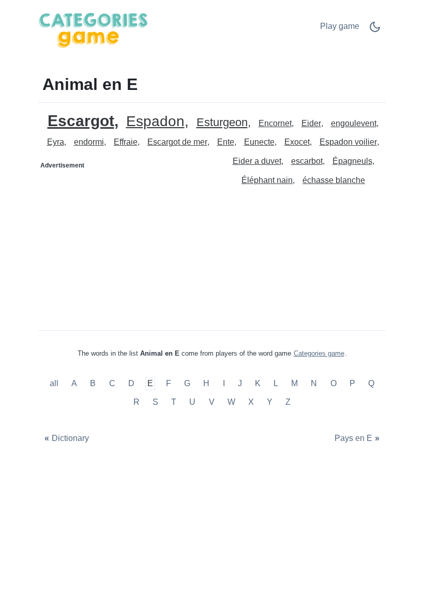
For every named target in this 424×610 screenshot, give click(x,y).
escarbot (307, 161)
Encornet (275, 123)
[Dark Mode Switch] (375, 30)
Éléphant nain (267, 180)
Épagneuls (352, 161)
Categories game (319, 353)
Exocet (297, 142)
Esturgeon (222, 122)
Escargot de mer (177, 142)
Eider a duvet (257, 161)
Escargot (81, 120)
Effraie (126, 142)
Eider (311, 123)
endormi (89, 142)
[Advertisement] (125, 238)
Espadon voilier (348, 142)
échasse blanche (333, 180)
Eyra (55, 142)
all (55, 383)
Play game (339, 26)
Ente (225, 142)
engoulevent (353, 123)
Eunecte (259, 142)
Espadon (155, 121)
